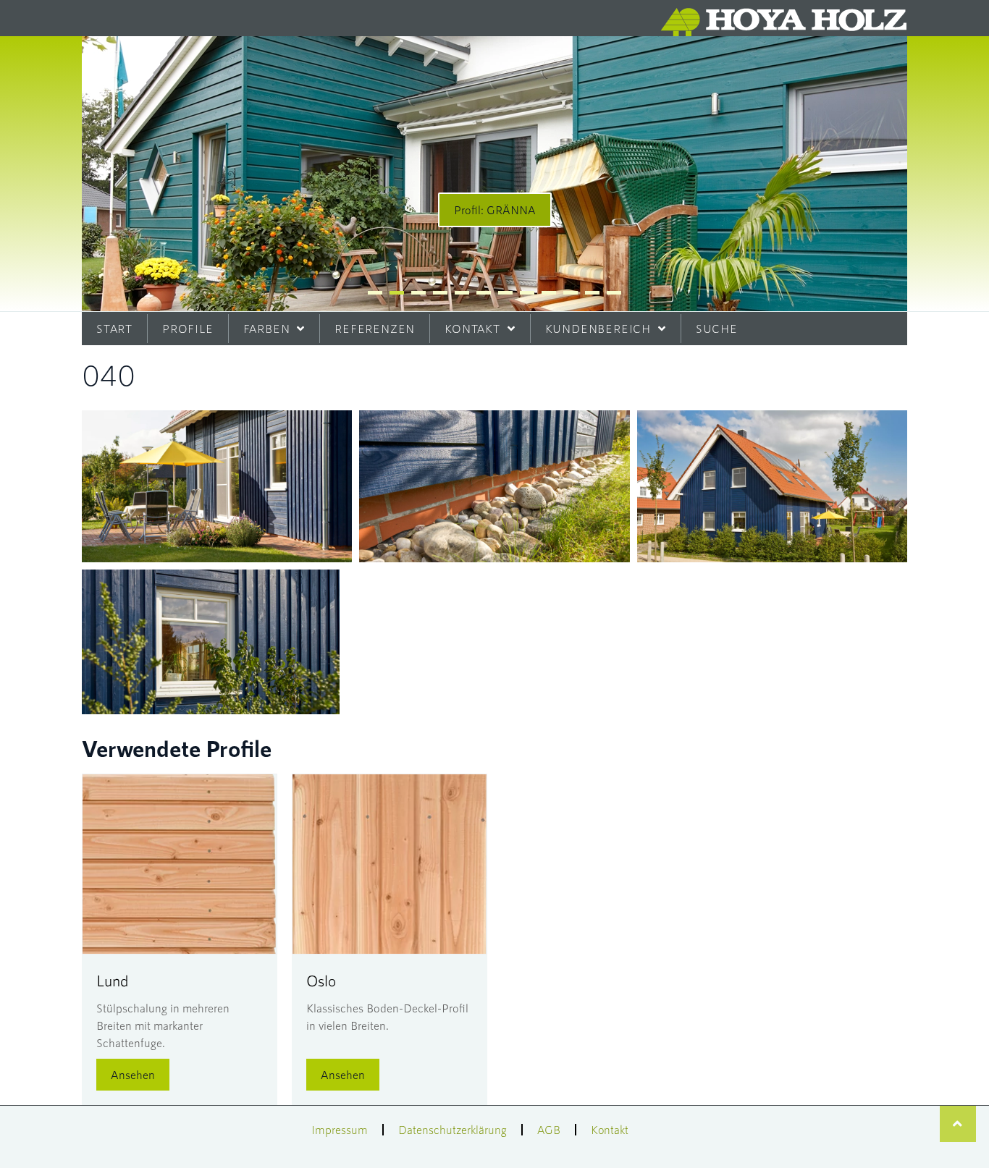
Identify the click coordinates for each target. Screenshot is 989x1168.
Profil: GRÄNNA (495, 209)
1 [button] (375, 293)
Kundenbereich (598, 328)
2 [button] (397, 293)
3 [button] (418, 293)
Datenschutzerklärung (452, 1129)
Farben (266, 328)
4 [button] (440, 293)
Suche (717, 328)
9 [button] (549, 293)
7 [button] (505, 293)
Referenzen (374, 328)
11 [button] (592, 293)
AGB (548, 1129)
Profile (188, 328)
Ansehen (133, 1074)
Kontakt (472, 328)
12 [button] (614, 293)
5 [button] (462, 293)
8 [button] (527, 293)
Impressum (339, 1129)
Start (114, 328)
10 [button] (570, 293)
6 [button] (483, 293)
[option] (494, 173)
